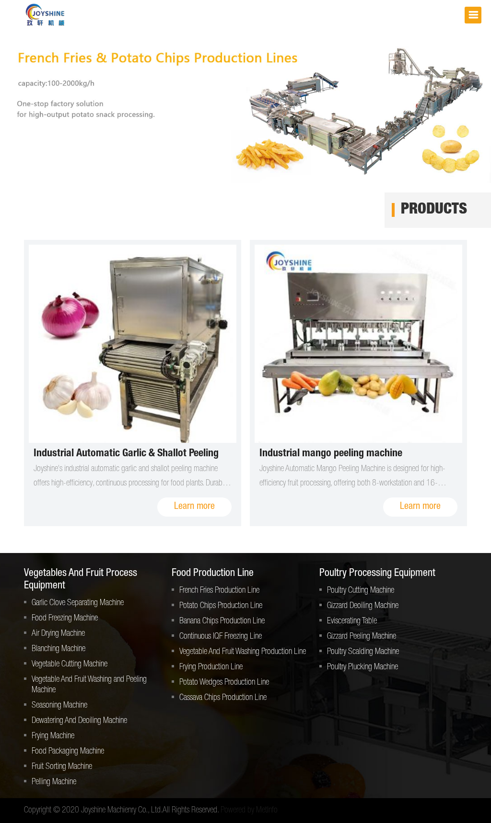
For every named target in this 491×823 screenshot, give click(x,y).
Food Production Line (213, 573)
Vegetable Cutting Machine (69, 664)
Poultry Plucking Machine (362, 667)
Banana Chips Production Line (222, 621)
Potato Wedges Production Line (224, 682)
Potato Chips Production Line (220, 606)
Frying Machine (53, 736)
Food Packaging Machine (68, 751)
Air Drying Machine (58, 634)
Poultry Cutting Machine (360, 590)
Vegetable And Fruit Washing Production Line (242, 652)
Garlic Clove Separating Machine (78, 603)
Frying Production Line (211, 667)
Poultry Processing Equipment (377, 573)
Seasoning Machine (59, 705)
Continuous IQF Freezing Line (220, 636)
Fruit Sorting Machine (62, 767)
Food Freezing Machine (65, 618)
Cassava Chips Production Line (223, 698)
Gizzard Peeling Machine (361, 636)
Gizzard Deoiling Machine (362, 606)
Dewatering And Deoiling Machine (79, 721)
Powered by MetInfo (249, 810)
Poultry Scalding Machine (363, 652)
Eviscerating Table (352, 621)
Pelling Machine (54, 782)
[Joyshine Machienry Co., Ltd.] (46, 15)
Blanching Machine (58, 649)
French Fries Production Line (219, 590)
